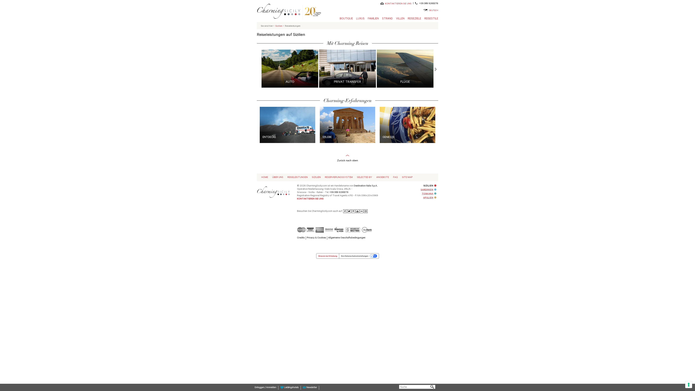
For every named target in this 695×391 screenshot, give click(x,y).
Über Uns (277, 177)
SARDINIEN (427, 190)
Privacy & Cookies (316, 238)
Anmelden (271, 387)
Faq (395, 177)
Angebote (382, 177)
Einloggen (260, 387)
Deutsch (433, 11)
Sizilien (316, 177)
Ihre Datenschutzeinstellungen (354, 256)
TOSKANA (427, 194)
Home (264, 177)
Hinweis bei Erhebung (327, 256)
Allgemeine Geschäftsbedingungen (346, 238)
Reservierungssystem (339, 177)
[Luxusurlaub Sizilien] (280, 12)
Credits (301, 238)
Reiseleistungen (297, 177)
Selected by (364, 177)
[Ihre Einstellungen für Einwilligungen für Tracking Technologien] (688, 384)
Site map (407, 177)
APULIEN (428, 198)
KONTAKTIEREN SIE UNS (398, 4)
